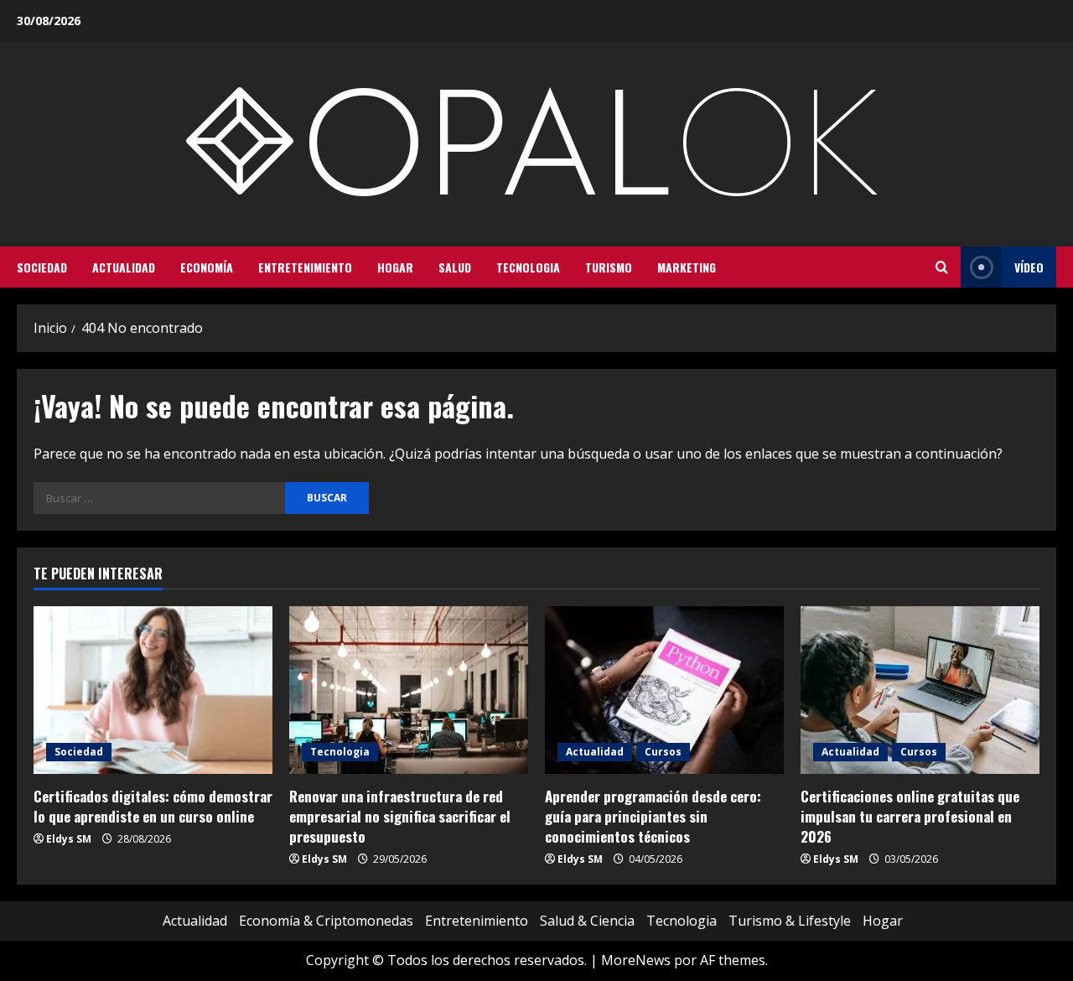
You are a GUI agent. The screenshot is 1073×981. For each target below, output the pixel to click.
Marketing (686, 267)
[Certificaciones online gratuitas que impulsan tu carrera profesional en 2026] (920, 690)
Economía (206, 267)
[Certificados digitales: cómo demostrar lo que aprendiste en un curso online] (153, 690)
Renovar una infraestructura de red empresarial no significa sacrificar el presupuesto (400, 816)
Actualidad (123, 267)
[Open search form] (942, 267)
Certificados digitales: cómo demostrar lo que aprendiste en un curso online (153, 806)
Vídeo (1029, 267)
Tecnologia (528, 267)
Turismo (608, 267)
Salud (454, 267)
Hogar (395, 267)
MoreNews (636, 960)
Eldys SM (68, 839)
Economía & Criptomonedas (326, 920)
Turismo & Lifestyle (789, 920)
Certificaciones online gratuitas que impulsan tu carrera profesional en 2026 (910, 816)
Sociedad (42, 267)
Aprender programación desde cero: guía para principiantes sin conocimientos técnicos (653, 816)
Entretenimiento (305, 267)
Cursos (663, 752)
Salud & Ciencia (587, 920)
